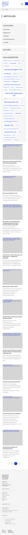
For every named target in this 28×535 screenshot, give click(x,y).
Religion (6, 107)
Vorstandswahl (7, 135)
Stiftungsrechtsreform (9, 116)
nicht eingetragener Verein (15, 89)
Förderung (6, 66)
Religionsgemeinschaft (15, 107)
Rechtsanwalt (11, 102)
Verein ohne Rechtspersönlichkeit (11, 128)
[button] (26, 3)
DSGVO (20, 63)
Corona (13, 63)
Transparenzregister (9, 118)
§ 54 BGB (16, 139)
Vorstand (20, 131)
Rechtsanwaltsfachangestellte (11, 105)
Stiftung (18, 113)
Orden (6, 98)
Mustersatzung (19, 87)
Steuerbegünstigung (8, 113)
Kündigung (7, 81)
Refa (22, 105)
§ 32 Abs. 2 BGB (8, 139)
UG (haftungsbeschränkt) (11, 121)
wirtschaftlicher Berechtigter (10, 137)
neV (5, 89)
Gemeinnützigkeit (13, 70)
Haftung (15, 73)
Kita (21, 76)
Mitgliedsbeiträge (6, 87)
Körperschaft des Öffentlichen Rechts (12, 79)
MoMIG (12, 87)
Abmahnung (17, 60)
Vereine (17, 125)
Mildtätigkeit (15, 81)
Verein (8, 125)
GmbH (7, 74)
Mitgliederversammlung (12, 84)
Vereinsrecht (10, 132)
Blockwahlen (6, 63)
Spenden (12, 110)
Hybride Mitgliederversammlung (11, 76)
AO (23, 60)
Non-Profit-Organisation (14, 94)
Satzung (6, 110)
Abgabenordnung (8, 60)
